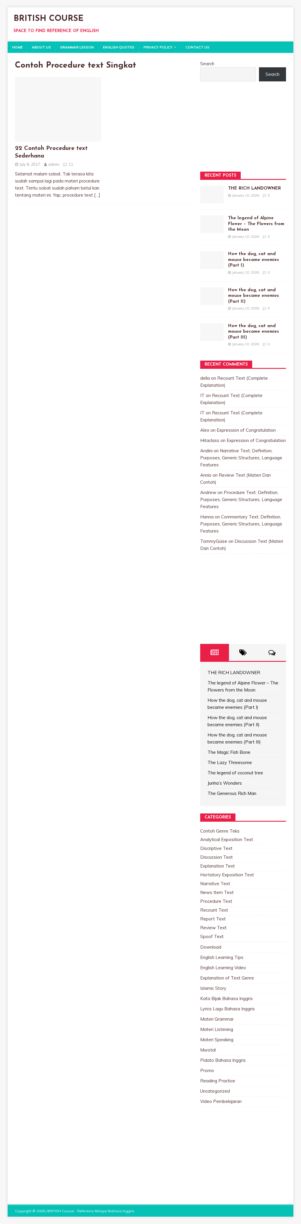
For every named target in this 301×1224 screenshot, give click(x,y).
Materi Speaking (216, 1039)
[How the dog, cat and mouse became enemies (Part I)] (212, 265)
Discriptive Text (216, 848)
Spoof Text (212, 936)
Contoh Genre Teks (220, 831)
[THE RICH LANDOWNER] (212, 199)
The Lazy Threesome (230, 762)
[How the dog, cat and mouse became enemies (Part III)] (212, 337)
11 (70, 164)
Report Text (213, 919)
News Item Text (217, 892)
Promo (207, 1070)
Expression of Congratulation (246, 430)
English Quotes (118, 47)
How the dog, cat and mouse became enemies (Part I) (253, 260)
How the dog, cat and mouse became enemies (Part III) (253, 332)
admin (53, 164)
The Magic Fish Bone (229, 752)
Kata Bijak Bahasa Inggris (226, 998)
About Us (41, 47)
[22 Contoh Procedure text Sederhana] (58, 138)
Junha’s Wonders (225, 783)
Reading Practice (217, 1081)
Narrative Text (215, 883)
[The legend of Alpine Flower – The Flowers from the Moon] (212, 229)
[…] (97, 195)
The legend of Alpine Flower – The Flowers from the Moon (256, 224)
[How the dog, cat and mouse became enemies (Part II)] (212, 301)
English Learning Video (223, 967)
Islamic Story (213, 988)
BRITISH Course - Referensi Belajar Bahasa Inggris (90, 1211)
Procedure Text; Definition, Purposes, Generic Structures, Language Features (241, 499)
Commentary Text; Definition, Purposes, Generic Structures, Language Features (241, 524)
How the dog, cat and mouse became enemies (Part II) (253, 296)
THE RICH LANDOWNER (254, 188)
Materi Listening (216, 1029)
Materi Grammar (217, 1019)
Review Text (213, 927)
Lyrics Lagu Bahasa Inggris (227, 1009)
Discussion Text (216, 857)
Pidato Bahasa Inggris (223, 1060)
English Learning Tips (221, 957)
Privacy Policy (158, 47)
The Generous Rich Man (232, 793)
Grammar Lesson (77, 47)
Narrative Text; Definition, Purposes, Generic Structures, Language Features (241, 458)
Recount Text (214, 910)
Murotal (208, 1050)
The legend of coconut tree (235, 773)
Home (17, 47)
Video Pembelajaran (221, 1101)
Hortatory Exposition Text (227, 875)
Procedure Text (216, 901)
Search (207, 63)
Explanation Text (217, 866)
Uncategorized (215, 1091)
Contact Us (197, 47)
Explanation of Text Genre (227, 978)
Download (210, 947)
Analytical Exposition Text (226, 839)
